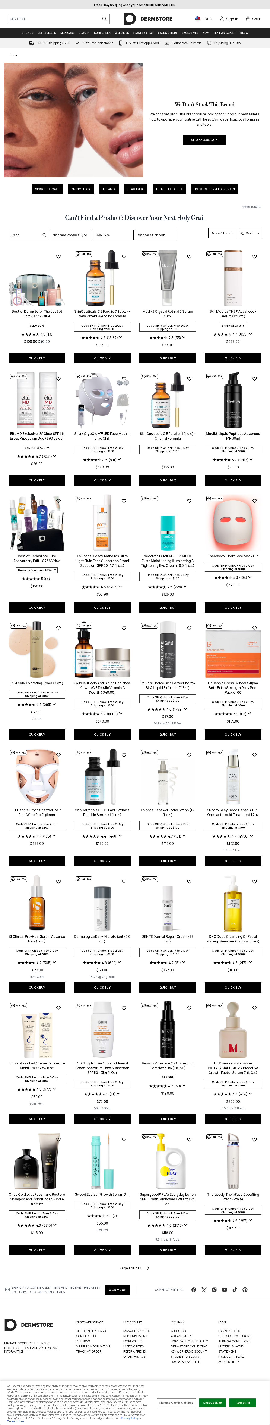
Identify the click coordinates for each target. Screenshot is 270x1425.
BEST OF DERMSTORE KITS (215, 189)
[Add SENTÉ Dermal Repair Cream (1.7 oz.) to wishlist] (189, 881)
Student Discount (186, 1356)
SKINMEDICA (81, 189)
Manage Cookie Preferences (26, 1343)
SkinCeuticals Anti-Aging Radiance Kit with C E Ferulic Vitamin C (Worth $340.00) (102, 688)
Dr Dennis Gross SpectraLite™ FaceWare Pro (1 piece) (37, 812)
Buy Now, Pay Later (185, 1362)
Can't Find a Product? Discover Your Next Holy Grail (135, 218)
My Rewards (132, 1341)
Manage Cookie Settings (176, 1402)
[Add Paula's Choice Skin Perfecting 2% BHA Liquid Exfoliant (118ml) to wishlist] (189, 628)
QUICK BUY (37, 358)
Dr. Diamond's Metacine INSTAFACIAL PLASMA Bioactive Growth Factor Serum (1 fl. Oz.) (233, 1068)
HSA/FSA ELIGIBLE (169, 189)
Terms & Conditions (234, 1341)
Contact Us (86, 1336)
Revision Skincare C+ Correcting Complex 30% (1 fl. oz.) (168, 1065)
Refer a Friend (134, 1351)
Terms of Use (15, 1421)
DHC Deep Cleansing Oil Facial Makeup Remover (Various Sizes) (233, 939)
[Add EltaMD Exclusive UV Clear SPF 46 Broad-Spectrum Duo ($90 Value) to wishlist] (58, 379)
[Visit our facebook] (194, 1290)
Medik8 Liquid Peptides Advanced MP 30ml (233, 436)
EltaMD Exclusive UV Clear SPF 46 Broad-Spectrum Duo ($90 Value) (37, 436)
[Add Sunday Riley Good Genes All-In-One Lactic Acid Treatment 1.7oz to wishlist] (255, 755)
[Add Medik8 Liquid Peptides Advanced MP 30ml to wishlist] (255, 379)
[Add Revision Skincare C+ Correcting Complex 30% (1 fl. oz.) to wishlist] (189, 1008)
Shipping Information (93, 1346)
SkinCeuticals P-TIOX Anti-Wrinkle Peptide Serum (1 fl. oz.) (102, 812)
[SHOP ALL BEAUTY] (73, 120)
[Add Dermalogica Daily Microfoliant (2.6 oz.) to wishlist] (124, 881)
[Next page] (148, 1268)
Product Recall (231, 1356)
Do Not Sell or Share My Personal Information (31, 1349)
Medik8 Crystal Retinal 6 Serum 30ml (168, 313)
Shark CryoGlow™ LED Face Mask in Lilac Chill (102, 436)
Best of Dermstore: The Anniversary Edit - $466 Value (36, 558)
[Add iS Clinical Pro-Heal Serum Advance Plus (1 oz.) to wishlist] (58, 881)
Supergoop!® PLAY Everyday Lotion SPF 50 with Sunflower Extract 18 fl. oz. (168, 1199)
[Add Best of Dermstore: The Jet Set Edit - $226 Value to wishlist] (58, 256)
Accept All (243, 1402)
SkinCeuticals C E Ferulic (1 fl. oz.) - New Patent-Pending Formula (102, 313)
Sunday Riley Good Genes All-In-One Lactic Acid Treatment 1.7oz (233, 812)
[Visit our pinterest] (245, 1290)
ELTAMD (109, 189)
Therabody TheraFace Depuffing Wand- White (233, 1196)
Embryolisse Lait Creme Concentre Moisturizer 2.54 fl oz (37, 1065)
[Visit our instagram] (214, 1290)
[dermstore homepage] (148, 19)
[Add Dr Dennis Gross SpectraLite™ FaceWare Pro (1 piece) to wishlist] (58, 755)
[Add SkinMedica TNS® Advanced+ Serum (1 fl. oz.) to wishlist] (255, 256)
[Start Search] (104, 19)
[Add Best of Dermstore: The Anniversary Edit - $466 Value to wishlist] (58, 501)
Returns (83, 1341)
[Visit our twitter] (204, 1290)
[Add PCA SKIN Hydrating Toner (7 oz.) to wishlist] (58, 628)
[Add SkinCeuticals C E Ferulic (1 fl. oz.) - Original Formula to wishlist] (189, 379)
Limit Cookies (212, 1402)
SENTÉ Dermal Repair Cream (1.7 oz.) (167, 939)
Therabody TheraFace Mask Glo (232, 556)
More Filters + (222, 233)
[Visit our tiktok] (235, 1290)
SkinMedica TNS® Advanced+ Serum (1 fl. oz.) (233, 313)
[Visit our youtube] (224, 1290)
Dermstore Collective (189, 1346)
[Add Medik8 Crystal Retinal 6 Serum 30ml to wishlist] (189, 256)
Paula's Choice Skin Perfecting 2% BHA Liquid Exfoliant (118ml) (167, 685)
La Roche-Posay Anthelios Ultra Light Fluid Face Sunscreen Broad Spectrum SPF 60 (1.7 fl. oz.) (102, 561)
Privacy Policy (229, 1331)
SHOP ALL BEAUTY (204, 140)
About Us (178, 1331)
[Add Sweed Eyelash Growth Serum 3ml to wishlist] (124, 1139)
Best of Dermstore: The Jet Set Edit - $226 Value (37, 313)
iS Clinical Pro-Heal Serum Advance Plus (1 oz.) (37, 939)
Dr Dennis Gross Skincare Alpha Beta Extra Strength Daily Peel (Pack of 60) (233, 688)
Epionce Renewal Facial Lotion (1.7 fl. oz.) (168, 812)
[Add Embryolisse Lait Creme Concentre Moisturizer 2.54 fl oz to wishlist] (58, 1008)
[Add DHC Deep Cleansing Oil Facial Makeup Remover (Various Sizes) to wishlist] (255, 881)
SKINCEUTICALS (47, 189)
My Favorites (133, 1346)
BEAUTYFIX (135, 189)
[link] (229, 19)
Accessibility (228, 1362)
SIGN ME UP (117, 1290)
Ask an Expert (182, 1336)
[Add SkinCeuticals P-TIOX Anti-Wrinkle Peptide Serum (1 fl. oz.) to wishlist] (124, 755)
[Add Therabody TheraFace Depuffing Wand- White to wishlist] (255, 1139)
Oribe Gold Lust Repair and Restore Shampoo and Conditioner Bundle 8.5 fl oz (37, 1199)
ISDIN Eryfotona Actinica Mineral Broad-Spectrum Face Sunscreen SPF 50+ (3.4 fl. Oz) (102, 1068)
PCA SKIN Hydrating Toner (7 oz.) (36, 683)
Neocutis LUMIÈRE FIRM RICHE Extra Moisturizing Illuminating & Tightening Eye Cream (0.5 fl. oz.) (167, 561)
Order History (135, 1356)
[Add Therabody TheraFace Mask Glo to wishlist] (255, 501)
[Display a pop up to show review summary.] (121, 337)
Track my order (89, 1351)
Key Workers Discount (189, 1351)
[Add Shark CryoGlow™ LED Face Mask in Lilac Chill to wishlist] (124, 379)
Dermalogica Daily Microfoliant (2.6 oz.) (102, 939)
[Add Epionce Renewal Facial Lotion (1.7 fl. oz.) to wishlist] (189, 755)
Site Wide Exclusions (234, 1336)
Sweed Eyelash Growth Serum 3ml (102, 1194)
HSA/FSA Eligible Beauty (189, 1341)
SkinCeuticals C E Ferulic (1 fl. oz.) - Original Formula (168, 436)
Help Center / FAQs (91, 1331)
